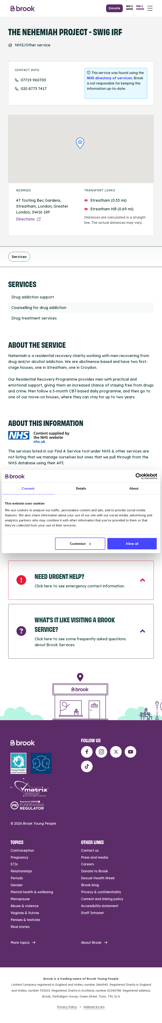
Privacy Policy (67, 1007)
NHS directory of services (109, 78)
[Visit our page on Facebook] (87, 752)
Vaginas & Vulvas (25, 913)
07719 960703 (33, 80)
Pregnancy (19, 857)
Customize (78, 543)
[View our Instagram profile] (101, 752)
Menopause (20, 899)
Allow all (132, 543)
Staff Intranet (92, 913)
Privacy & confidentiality (101, 892)
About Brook (91, 942)
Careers (87, 864)
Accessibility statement (99, 906)
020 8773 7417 (34, 88)
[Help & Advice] (129, 8)
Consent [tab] (28, 488)
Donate (114, 8)
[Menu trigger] (150, 8)
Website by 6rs (94, 1007)
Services (19, 257)
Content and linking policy (102, 899)
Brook (23, 8)
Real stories (20, 927)
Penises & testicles (25, 920)
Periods (17, 878)
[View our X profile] (116, 752)
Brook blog (90, 885)
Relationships (21, 871)
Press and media (94, 857)
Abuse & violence (25, 906)
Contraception (22, 850)
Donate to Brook (94, 871)
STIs (14, 864)
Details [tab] (81, 488)
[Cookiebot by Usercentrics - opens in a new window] (138, 476)
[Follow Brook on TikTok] (87, 766)
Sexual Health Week (98, 878)
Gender (17, 885)
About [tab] (134, 488)
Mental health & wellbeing (32, 892)
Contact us (90, 850)
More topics (20, 942)
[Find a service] (140, 8)
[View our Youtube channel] (130, 752)
